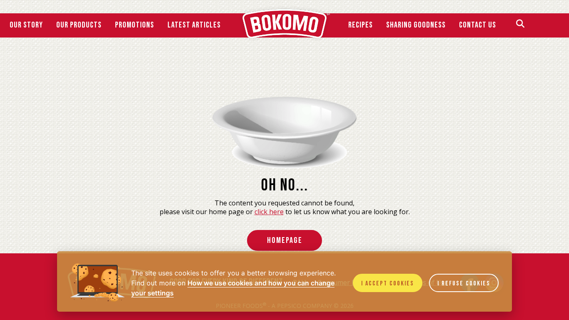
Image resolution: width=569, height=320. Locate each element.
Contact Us (477, 25)
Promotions (134, 25)
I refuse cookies (463, 284)
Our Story (26, 25)
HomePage (284, 240)
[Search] (520, 25)
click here (269, 211)
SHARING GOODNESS (416, 25)
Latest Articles (194, 25)
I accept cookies (387, 284)
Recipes (360, 25)
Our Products (79, 25)
